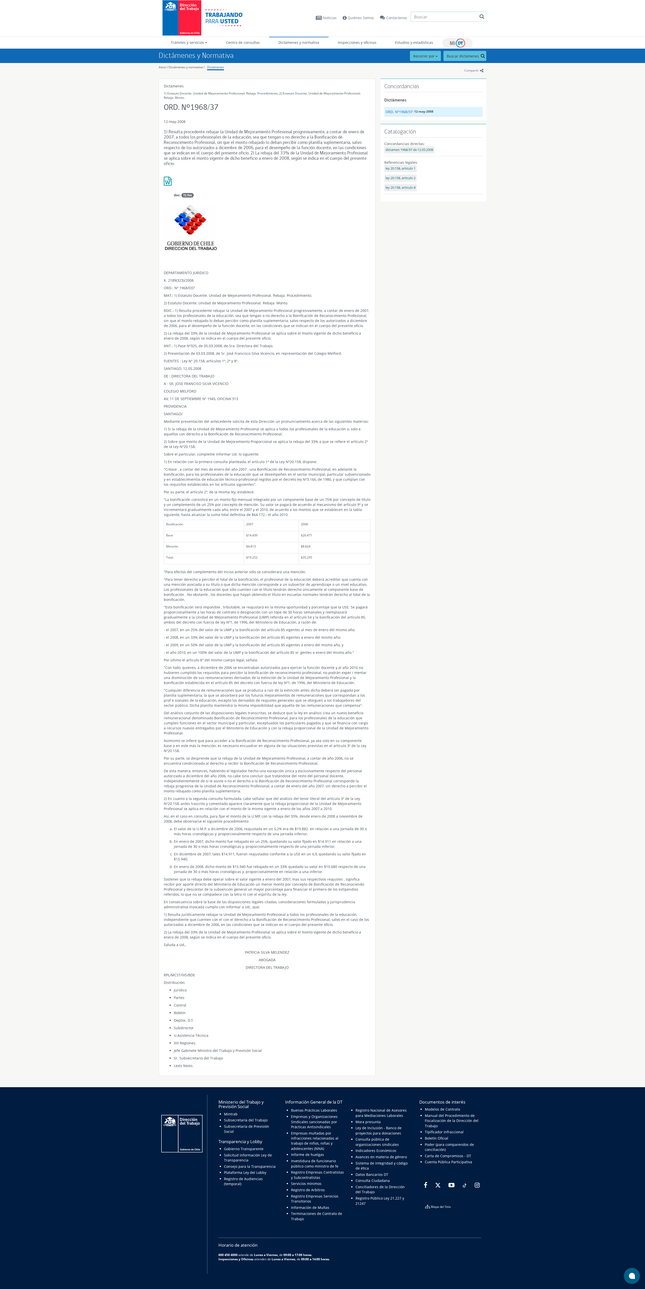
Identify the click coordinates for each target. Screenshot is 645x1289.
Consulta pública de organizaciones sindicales (377, 1142)
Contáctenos (396, 17)
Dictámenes (215, 67)
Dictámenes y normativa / (187, 67)
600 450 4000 (228, 1255)
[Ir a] (267, 183)
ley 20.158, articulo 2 (400, 178)
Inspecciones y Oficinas (235, 1259)
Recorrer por (424, 56)
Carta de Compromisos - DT (448, 1155)
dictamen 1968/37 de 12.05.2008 (409, 150)
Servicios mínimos (306, 1183)
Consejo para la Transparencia (250, 1166)
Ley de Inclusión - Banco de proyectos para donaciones (379, 1130)
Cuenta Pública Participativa (448, 1161)
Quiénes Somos (360, 17)
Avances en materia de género (381, 1156)
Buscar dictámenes (463, 56)
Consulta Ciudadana (373, 1180)
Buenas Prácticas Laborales (314, 1110)
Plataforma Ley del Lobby (245, 1172)
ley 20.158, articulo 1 (400, 168)
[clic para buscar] (481, 16)
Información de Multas (310, 1207)
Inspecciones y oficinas (357, 42)
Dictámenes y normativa (298, 42)
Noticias (330, 17)
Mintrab (231, 1114)
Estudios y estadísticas (414, 42)
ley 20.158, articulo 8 (400, 187)
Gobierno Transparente (244, 1148)
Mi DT (457, 43)
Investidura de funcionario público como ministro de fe (314, 1163)
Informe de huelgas (307, 1154)
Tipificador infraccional (444, 1132)
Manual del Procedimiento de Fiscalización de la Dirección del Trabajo (451, 1120)
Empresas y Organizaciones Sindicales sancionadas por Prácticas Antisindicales (314, 1121)
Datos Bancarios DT (372, 1174)
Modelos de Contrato (442, 1109)
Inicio (162, 67)
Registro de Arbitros (308, 1189)
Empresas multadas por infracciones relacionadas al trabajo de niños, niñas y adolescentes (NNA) (314, 1141)
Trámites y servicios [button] (188, 42)
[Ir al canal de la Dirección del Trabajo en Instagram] (476, 1185)
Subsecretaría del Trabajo (246, 1120)
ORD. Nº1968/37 (398, 111)
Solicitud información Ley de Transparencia (248, 1158)
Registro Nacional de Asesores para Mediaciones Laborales (381, 1113)
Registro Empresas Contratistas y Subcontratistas (317, 1175)
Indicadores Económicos (376, 1150)
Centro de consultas (243, 42)
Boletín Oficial (436, 1138)
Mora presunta (368, 1121)
